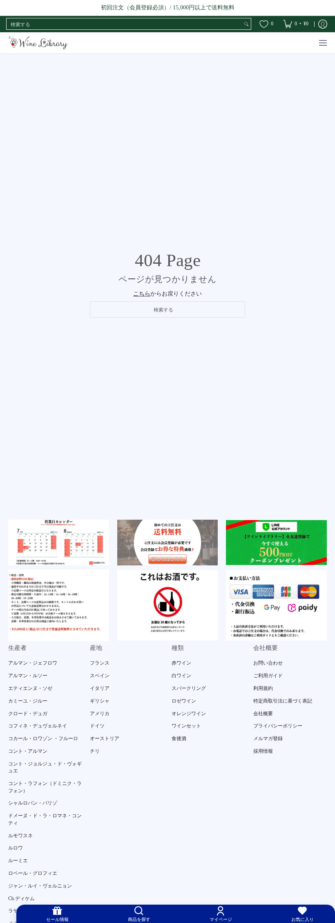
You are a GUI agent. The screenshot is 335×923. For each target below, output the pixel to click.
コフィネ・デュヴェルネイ (37, 726)
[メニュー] (322, 43)
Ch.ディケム (21, 898)
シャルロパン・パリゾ (32, 803)
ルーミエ (18, 860)
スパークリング (189, 688)
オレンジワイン (189, 713)
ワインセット (186, 726)
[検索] (246, 24)
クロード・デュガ (27, 713)
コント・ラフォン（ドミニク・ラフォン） (45, 787)
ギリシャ (99, 701)
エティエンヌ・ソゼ (30, 688)
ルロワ (15, 848)
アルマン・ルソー (27, 675)
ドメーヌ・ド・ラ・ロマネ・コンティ (45, 819)
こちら (141, 294)
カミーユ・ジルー (27, 701)
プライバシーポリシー (277, 726)
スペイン (99, 675)
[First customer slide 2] (167, 543)
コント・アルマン (27, 751)
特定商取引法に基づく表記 (282, 701)
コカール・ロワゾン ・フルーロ (43, 738)
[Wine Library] (38, 43)
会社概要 (263, 713)
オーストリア (104, 738)
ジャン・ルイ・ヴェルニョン (40, 886)
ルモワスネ (20, 835)
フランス (99, 663)
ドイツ (97, 726)
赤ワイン (181, 663)
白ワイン (181, 675)
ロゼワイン (184, 701)
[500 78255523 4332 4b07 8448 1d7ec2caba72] (276, 542)
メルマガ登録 (268, 738)
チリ (95, 751)
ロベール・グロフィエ (32, 873)
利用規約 (263, 688)
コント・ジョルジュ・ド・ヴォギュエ (45, 767)
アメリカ (99, 713)
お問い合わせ (268, 663)
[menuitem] (296, 24)
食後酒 (179, 738)
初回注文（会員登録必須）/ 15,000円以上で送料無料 (167, 7)
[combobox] (124, 24)
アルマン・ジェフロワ (32, 663)
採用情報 (263, 751)
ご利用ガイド (268, 675)
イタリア (99, 688)
